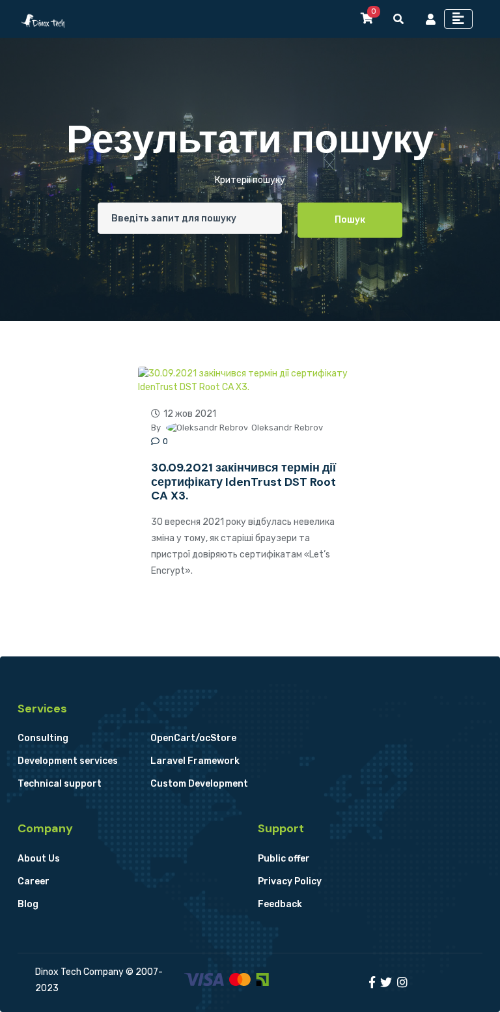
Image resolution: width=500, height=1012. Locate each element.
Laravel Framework (195, 760)
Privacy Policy (290, 881)
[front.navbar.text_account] (431, 19)
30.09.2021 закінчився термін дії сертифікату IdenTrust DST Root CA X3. (243, 481)
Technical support (60, 783)
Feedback (280, 904)
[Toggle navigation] (458, 19)
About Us (39, 858)
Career (33, 881)
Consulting (43, 738)
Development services (68, 760)
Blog (28, 904)
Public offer (284, 858)
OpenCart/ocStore (193, 738)
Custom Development (199, 783)
